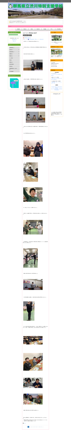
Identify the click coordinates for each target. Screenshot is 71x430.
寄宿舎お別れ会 (28, 37)
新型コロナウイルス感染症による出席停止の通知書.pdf (56, 79)
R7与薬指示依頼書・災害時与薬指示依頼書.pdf (56, 87)
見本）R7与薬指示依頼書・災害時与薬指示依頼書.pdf (56, 89)
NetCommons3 (13, 1)
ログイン (61, 1)
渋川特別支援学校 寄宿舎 (33, 39)
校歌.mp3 (14, 41)
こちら (54, 56)
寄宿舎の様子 (42, 39)
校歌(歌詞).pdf (14, 39)
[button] (18, 29)
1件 (30, 35)
